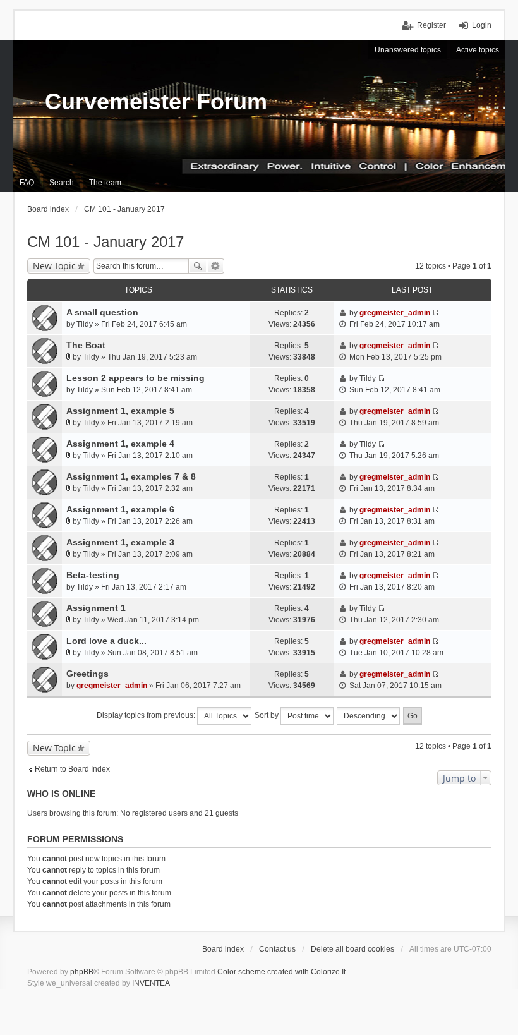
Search (197, 266)
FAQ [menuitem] (27, 182)
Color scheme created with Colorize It (281, 971)
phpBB (81, 971)
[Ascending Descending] (369, 716)
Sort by (267, 715)
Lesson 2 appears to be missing (135, 378)
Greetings (87, 674)
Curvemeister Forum (156, 101)
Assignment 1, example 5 (120, 411)
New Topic (54, 266)
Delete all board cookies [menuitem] (352, 949)
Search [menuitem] (61, 182)
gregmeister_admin (394, 312)
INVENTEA (151, 983)
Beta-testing (92, 575)
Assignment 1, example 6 (120, 509)
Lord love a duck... (106, 641)
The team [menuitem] (105, 182)
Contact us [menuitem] (277, 949)
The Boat (85, 345)
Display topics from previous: (147, 715)
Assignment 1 (96, 608)
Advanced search (215, 266)
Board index (223, 949)
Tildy (84, 324)
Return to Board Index (72, 769)
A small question (102, 312)
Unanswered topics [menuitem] (408, 49)
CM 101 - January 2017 (105, 241)
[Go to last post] (435, 312)
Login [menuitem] (481, 25)
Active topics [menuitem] (477, 49)
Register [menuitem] (431, 25)
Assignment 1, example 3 (120, 542)
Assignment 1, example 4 (120, 444)
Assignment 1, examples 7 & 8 (131, 476)
